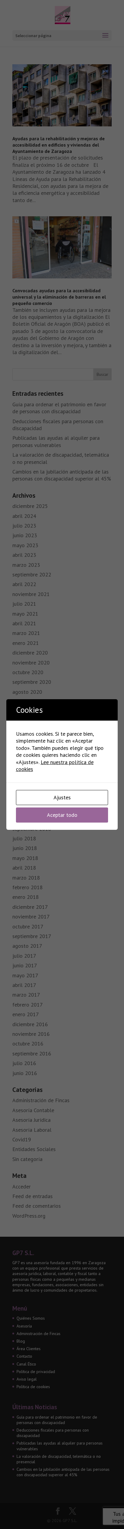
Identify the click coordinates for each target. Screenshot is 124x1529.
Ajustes (62, 797)
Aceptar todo (62, 814)
